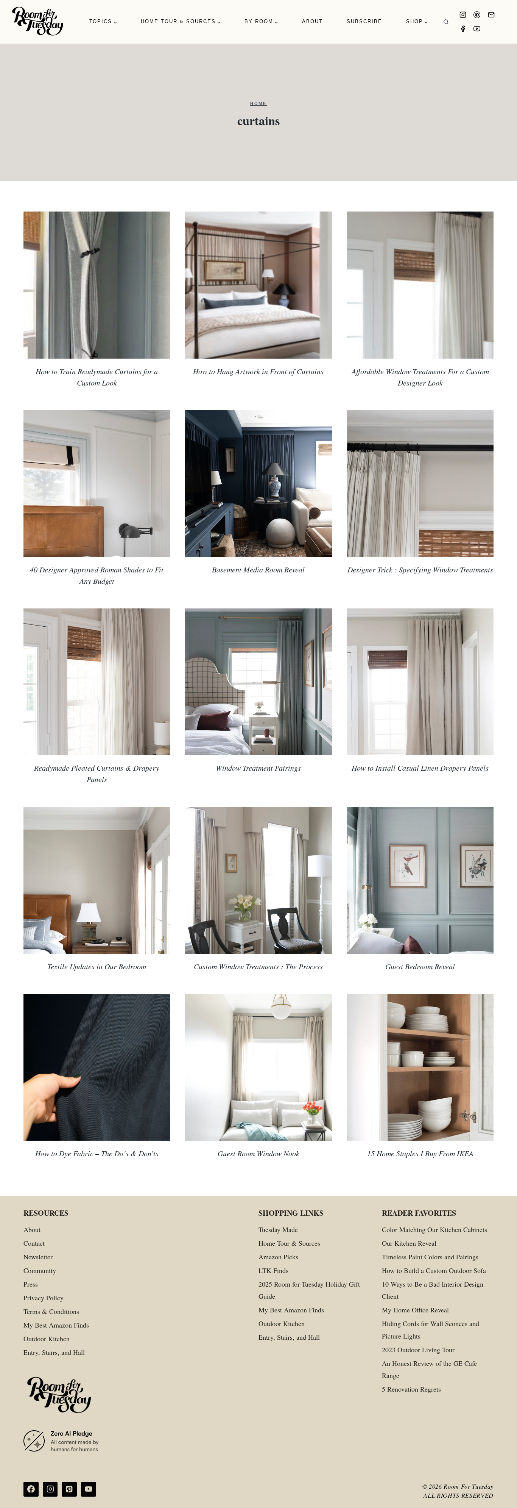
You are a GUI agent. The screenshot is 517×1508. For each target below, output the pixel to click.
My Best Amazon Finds (56, 1324)
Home (258, 103)
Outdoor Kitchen (46, 1338)
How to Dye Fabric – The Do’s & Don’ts (97, 1153)
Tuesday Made (278, 1229)
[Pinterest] (477, 15)
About (312, 21)
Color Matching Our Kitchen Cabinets (434, 1229)
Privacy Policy (43, 1297)
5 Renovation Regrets (411, 1389)
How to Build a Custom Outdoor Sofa (434, 1270)
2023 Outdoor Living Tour (418, 1349)
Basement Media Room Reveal (258, 569)
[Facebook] (463, 29)
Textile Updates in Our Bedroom (96, 966)
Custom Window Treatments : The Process (258, 966)
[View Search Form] (446, 22)
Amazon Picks (278, 1256)
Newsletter (38, 1256)
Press (30, 1284)
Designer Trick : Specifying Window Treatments (420, 569)
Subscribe (364, 21)
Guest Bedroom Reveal (420, 966)
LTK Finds (273, 1270)
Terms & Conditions (51, 1311)
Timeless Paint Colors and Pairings (430, 1256)
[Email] (491, 15)
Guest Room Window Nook (258, 1153)
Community (39, 1270)
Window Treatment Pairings (258, 768)
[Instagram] (463, 15)
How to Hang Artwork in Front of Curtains (258, 371)
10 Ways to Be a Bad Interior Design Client (432, 1290)
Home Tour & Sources (289, 1243)
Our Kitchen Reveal (409, 1243)
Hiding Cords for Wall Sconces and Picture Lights (430, 1329)
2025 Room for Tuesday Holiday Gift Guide (309, 1290)
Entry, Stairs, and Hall (54, 1352)
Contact (34, 1243)
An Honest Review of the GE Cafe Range (429, 1369)
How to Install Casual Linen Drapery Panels (420, 768)
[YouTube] (477, 29)
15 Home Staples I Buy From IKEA (420, 1153)
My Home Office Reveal (415, 1309)
